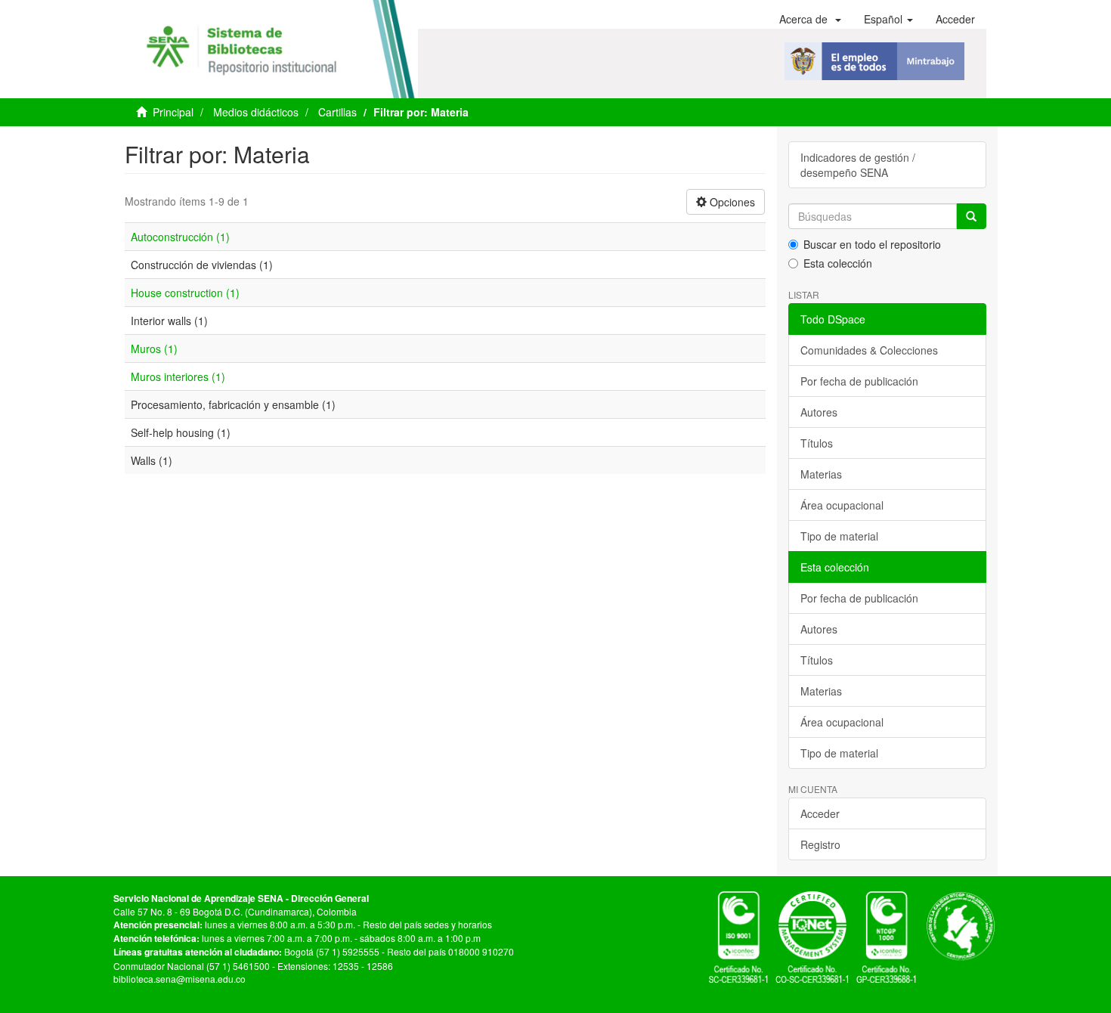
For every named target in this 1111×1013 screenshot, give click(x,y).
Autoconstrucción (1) (180, 236)
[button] (810, 19)
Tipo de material (839, 536)
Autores (818, 412)
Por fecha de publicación (859, 381)
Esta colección (837, 263)
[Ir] (971, 216)
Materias (821, 474)
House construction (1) (185, 292)
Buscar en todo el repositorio (872, 244)
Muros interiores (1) (178, 376)
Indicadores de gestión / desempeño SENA (857, 165)
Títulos (816, 443)
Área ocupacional (842, 505)
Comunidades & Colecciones (869, 350)
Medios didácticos (256, 111)
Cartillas (337, 111)
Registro (820, 844)
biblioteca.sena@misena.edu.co (179, 978)
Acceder (820, 813)
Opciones (731, 201)
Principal (173, 111)
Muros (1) (154, 348)
